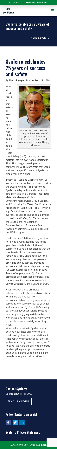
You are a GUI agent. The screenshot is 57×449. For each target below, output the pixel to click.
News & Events (40, 37)
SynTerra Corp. (38, 445)
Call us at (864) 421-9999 (19, 393)
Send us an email (18, 401)
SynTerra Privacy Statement (23, 432)
